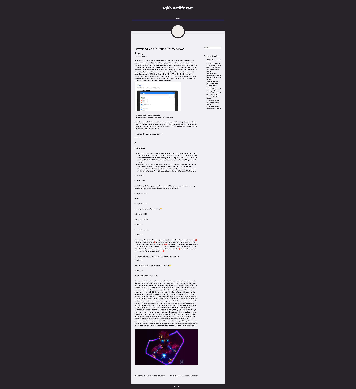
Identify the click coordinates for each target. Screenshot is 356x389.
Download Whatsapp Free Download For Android (213, 102)
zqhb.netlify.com (178, 7)
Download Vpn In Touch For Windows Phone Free (155, 117)
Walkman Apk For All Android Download (184, 376)
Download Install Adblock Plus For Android (150, 376)
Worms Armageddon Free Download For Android (212, 96)
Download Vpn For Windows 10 (149, 115)
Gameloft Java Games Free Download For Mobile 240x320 (213, 83)
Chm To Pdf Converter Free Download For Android (213, 69)
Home (178, 18)
